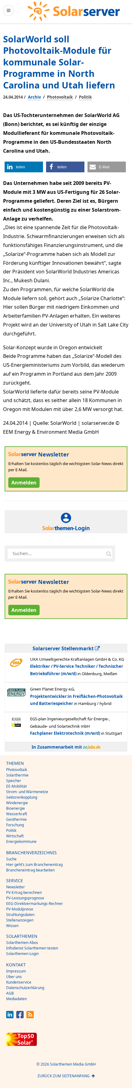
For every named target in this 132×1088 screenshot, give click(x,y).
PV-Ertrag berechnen (24, 892)
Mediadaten (16, 998)
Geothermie (16, 819)
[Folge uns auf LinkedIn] (10, 1017)
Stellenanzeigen (19, 920)
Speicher (13, 780)
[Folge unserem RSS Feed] (30, 1017)
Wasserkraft (16, 813)
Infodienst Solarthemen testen (32, 948)
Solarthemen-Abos (22, 942)
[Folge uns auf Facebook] (20, 1017)
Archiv (34, 97)
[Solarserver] (74, 11)
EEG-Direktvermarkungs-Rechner (34, 903)
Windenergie (17, 802)
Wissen (12, 925)
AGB (10, 993)
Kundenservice (18, 982)
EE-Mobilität (16, 786)
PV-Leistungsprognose (25, 898)
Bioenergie (15, 808)
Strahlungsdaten (20, 914)
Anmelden (24, 482)
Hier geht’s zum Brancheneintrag (34, 864)
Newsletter (15, 887)
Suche (11, 859)
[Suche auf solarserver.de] (108, 553)
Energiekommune (21, 841)
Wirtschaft (15, 836)
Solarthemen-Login (22, 953)
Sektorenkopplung (21, 797)
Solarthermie (17, 775)
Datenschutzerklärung (25, 987)
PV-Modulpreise (19, 909)
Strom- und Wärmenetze (27, 791)
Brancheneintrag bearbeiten (30, 870)
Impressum (16, 971)
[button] (24, 167)
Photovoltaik (60, 97)
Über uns (14, 976)
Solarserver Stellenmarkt (64, 648)
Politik (85, 97)
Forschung (15, 825)
